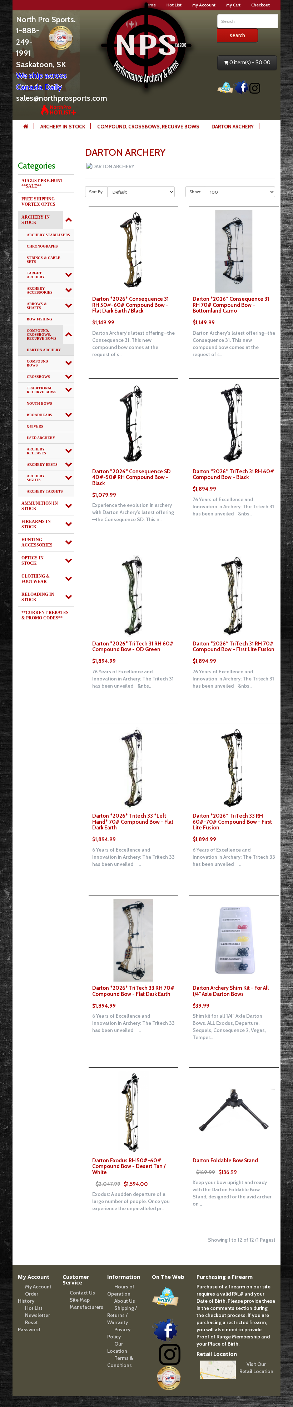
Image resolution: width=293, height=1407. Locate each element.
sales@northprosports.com (61, 98)
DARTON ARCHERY (233, 126)
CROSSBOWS (38, 377)
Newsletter (37, 1315)
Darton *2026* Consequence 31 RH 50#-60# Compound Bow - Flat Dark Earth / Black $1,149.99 (130, 311)
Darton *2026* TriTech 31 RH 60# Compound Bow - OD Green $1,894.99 (133, 652)
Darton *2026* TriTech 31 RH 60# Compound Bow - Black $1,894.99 (233, 480)
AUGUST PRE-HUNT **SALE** (42, 183)
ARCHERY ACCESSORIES (40, 290)
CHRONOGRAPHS (42, 246)
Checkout (260, 5)
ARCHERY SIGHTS (36, 478)
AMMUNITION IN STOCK (39, 506)
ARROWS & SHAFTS (37, 306)
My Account (203, 5)
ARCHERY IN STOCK (62, 126)
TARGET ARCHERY (36, 275)
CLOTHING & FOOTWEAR (35, 579)
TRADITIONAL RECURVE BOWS (41, 390)
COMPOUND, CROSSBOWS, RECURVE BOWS (148, 126)
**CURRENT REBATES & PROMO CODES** (45, 615)
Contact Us (82, 1292)
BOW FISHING (39, 319)
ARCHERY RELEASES (36, 451)
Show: (195, 191)
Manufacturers (86, 1307)
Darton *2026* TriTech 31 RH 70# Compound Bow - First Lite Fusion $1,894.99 (233, 652)
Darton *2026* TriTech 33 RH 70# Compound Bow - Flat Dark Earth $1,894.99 (133, 997)
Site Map (80, 1300)
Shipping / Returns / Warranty (122, 1315)
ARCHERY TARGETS (45, 491)
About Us (124, 1301)
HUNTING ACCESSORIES (37, 542)
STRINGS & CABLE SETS (43, 260)
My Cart (233, 5)
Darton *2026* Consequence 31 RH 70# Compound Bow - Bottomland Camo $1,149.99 (231, 311)
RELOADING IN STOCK (37, 597)
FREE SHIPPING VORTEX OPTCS (38, 201)
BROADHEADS (39, 415)
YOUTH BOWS (39, 403)
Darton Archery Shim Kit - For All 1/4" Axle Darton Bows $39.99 (231, 997)
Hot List (34, 1308)
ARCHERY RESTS (42, 464)
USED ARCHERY (41, 438)
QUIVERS (35, 426)
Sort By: (96, 191)
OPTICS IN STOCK (32, 560)
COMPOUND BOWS (37, 363)
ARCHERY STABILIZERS (48, 235)
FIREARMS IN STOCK (36, 524)
